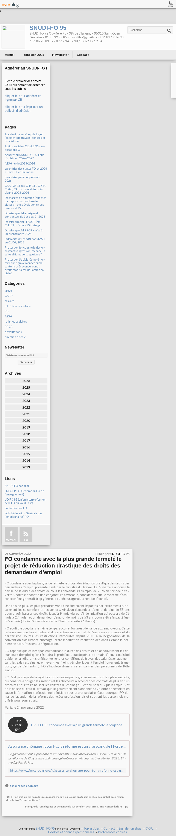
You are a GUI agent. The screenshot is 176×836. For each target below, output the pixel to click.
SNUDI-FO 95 (48, 28)
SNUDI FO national (17, 485)
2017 (26, 440)
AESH (8, 316)
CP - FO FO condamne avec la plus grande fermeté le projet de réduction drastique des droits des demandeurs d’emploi (78, 725)
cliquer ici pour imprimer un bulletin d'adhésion (24, 108)
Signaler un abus (130, 828)
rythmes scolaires (16, 321)
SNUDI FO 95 (45, 828)
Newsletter (60, 54)
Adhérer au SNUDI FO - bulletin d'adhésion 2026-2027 (24, 156)
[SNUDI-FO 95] (13, 37)
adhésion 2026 (33, 54)
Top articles (91, 828)
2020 (26, 421)
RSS (26, 540)
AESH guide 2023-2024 (20, 163)
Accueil (10, 54)
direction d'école (15, 337)
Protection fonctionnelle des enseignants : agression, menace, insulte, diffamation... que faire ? (25, 251)
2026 (26, 381)
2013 (26, 467)
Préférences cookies (112, 832)
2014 (26, 460)
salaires (9, 301)
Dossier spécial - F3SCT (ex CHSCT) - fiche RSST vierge (22, 223)
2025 (26, 387)
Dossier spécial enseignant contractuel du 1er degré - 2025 (25, 214)
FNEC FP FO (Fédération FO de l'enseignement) (24, 492)
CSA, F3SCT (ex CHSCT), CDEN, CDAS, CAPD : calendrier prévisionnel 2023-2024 (25, 189)
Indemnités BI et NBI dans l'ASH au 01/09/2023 (25, 240)
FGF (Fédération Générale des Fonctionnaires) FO (23, 515)
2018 (26, 434)
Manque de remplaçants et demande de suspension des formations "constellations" (74, 806)
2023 (26, 401)
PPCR (8, 326)
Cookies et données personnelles (71, 832)
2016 (26, 447)
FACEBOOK (11, 540)
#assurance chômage (24, 786)
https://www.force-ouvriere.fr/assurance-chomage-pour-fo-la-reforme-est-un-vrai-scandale (67, 770)
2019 (26, 427)
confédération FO (16, 508)
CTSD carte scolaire (17, 306)
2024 (26, 394)
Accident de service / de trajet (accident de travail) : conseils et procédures (25, 138)
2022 (26, 407)
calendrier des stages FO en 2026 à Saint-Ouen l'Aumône (26, 170)
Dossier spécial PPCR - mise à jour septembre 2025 (23, 232)
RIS (7, 311)
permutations (13, 331)
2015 (26, 454)
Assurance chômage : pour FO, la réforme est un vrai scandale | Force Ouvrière (67, 746)
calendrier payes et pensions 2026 (23, 178)
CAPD (9, 295)
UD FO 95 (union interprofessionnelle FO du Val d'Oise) (26, 501)
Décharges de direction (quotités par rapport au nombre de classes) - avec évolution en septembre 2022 (25, 203)
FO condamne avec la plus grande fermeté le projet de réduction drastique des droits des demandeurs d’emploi (63, 565)
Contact (83, 54)
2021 (26, 414)
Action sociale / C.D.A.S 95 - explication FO (25, 148)
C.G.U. (150, 828)
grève (8, 290)
